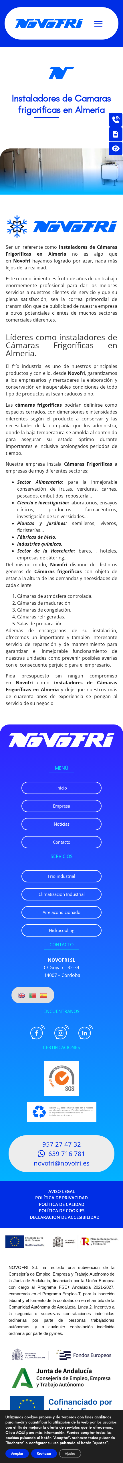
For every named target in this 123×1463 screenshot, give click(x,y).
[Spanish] (43, 995)
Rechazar (44, 1454)
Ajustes (70, 1454)
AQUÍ (20, 1432)
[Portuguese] (33, 995)
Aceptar (17, 1454)
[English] (22, 995)
